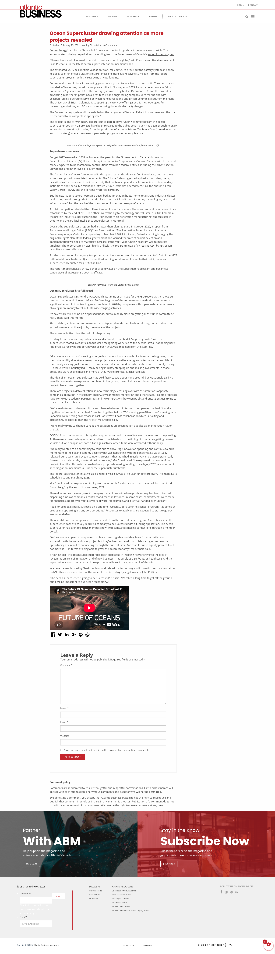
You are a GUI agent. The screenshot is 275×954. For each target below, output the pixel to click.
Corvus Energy (58, 50)
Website (64, 735)
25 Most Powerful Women (124, 890)
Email (64, 721)
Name (64, 708)
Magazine (92, 16)
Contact (253, 5)
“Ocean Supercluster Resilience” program (134, 506)
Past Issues (94, 894)
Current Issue (95, 890)
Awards (112, 16)
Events (153, 16)
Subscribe (93, 898)
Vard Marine (148, 95)
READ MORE (31, 864)
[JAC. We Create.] (215, 945)
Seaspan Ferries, (59, 98)
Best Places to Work (121, 894)
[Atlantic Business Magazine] (47, 11)
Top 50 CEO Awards (121, 906)
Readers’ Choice (119, 902)
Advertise (128, 945)
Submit (59, 896)
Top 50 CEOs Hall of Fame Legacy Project (131, 910)
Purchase (133, 16)
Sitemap (147, 945)
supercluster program (161, 54)
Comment (66, 665)
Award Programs (122, 886)
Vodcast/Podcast (178, 16)
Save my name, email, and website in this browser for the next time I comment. (106, 750)
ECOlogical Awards (120, 898)
